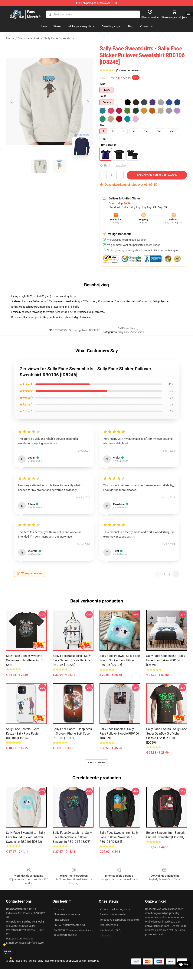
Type (102, 83)
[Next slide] (88, 102)
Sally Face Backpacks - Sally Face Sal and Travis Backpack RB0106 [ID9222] (73, 660)
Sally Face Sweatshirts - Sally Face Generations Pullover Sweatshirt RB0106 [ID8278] (72, 837)
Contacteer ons (109, 924)
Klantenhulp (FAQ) (110, 930)
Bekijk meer (96, 762)
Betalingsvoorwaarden (113, 914)
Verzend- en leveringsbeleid (115, 909)
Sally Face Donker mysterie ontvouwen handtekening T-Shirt (24, 660)
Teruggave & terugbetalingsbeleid (119, 919)
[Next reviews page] (176, 574)
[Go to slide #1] (40, 166)
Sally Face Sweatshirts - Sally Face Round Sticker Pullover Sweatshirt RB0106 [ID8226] (25, 837)
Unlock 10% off (7, 952)
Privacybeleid (61, 919)
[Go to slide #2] (60, 166)
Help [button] (186, 964)
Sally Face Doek (29, 38)
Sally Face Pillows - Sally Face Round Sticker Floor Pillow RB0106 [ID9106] (120, 660)
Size (102, 125)
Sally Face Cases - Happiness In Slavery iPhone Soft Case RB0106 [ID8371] (72, 733)
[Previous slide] (12, 102)
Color (103, 95)
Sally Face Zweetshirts (59, 38)
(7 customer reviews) (128, 70)
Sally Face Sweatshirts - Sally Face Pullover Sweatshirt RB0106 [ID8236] (119, 837)
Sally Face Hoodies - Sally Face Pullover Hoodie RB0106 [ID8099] (119, 733)
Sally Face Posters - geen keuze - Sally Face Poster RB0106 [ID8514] (23, 733)
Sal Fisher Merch (127, 328)
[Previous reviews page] (157, 574)
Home (10, 38)
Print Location (108, 144)
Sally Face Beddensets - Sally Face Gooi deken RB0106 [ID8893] (165, 660)
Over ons (59, 909)
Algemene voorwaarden (67, 914)
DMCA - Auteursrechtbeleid (69, 924)
